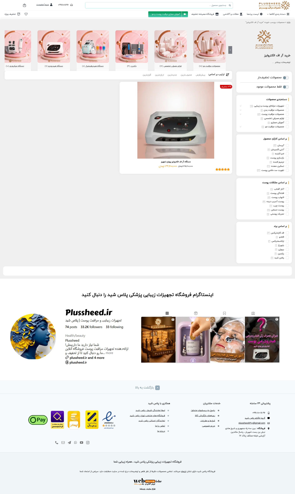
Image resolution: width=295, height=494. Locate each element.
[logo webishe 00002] (147, 479)
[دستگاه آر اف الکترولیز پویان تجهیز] (176, 120)
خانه (288, 22)
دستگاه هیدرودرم (55, 66)
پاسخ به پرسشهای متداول (203, 410)
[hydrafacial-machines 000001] (93, 32)
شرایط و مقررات (207, 420)
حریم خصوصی (208, 426)
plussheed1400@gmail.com (252, 423)
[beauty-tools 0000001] (170, 32)
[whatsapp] (75, 443)
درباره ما (161, 431)
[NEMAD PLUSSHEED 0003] (72, 407)
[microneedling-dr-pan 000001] (131, 32)
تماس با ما (160, 426)
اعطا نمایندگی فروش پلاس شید (150, 410)
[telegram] (69, 443)
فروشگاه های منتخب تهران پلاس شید (147, 415)
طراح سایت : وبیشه (147, 489)
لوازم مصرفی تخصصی (172, 66)
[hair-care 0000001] (209, 32)
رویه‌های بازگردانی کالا (205, 415)
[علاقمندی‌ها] (26, 14)
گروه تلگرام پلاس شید (255, 418)
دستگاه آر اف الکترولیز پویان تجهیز (176, 161)
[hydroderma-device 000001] (53, 32)
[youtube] (81, 443)
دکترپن (133, 66)
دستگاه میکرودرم (17, 66)
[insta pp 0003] (147, 306)
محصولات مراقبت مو (211, 66)
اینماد (183, 471)
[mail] (63, 443)
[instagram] (87, 443)
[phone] (56, 443)
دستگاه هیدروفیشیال (94, 66)
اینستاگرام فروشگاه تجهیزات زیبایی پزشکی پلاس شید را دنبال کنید (147, 295)
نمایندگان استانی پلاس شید (152, 420)
